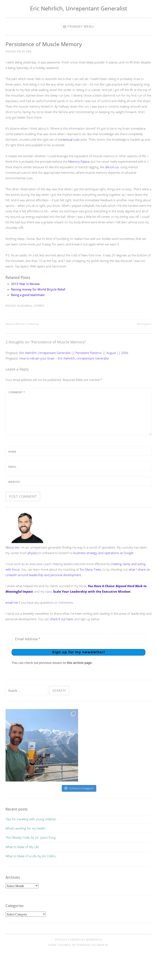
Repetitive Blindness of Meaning (22, 324)
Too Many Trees (90, 569)
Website (14, 482)
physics (33, 553)
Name (12, 451)
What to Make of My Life (22, 847)
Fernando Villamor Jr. (92, 945)
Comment (17, 392)
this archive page (79, 663)
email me (12, 602)
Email (12, 467)
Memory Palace (78, 161)
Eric (29, 51)
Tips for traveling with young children (31, 819)
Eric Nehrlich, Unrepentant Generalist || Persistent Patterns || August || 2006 (73, 353)
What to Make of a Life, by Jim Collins (31, 856)
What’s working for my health (25, 828)
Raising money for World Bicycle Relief (38, 289)
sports (39, 305)
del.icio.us (112, 167)
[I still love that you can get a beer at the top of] (42, 745)
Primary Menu (80, 26)
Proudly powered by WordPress (78, 939)
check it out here (61, 619)
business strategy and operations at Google (103, 553)
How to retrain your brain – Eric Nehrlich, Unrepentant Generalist (64, 358)
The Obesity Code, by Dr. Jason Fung (31, 837)
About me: (13, 547)
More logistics (144, 324)
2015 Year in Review (25, 284)
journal (27, 305)
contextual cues (69, 139)
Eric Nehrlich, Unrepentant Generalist (78, 8)
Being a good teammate (28, 295)
